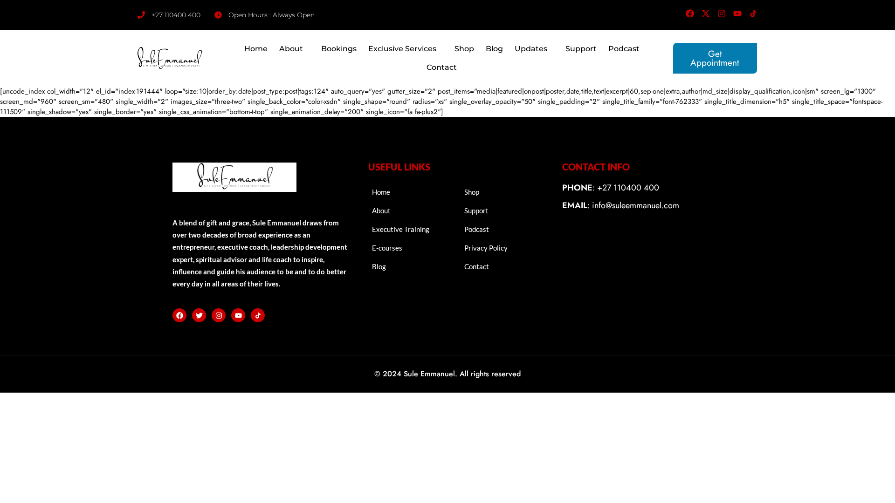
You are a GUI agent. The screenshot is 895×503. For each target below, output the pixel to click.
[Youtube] (737, 13)
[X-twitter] (706, 13)
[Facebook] (690, 13)
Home (256, 48)
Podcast (624, 48)
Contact (442, 67)
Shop (464, 48)
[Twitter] (199, 315)
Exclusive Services (402, 48)
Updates (531, 48)
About (291, 48)
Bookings (339, 48)
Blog (494, 48)
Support (581, 48)
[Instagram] (721, 13)
